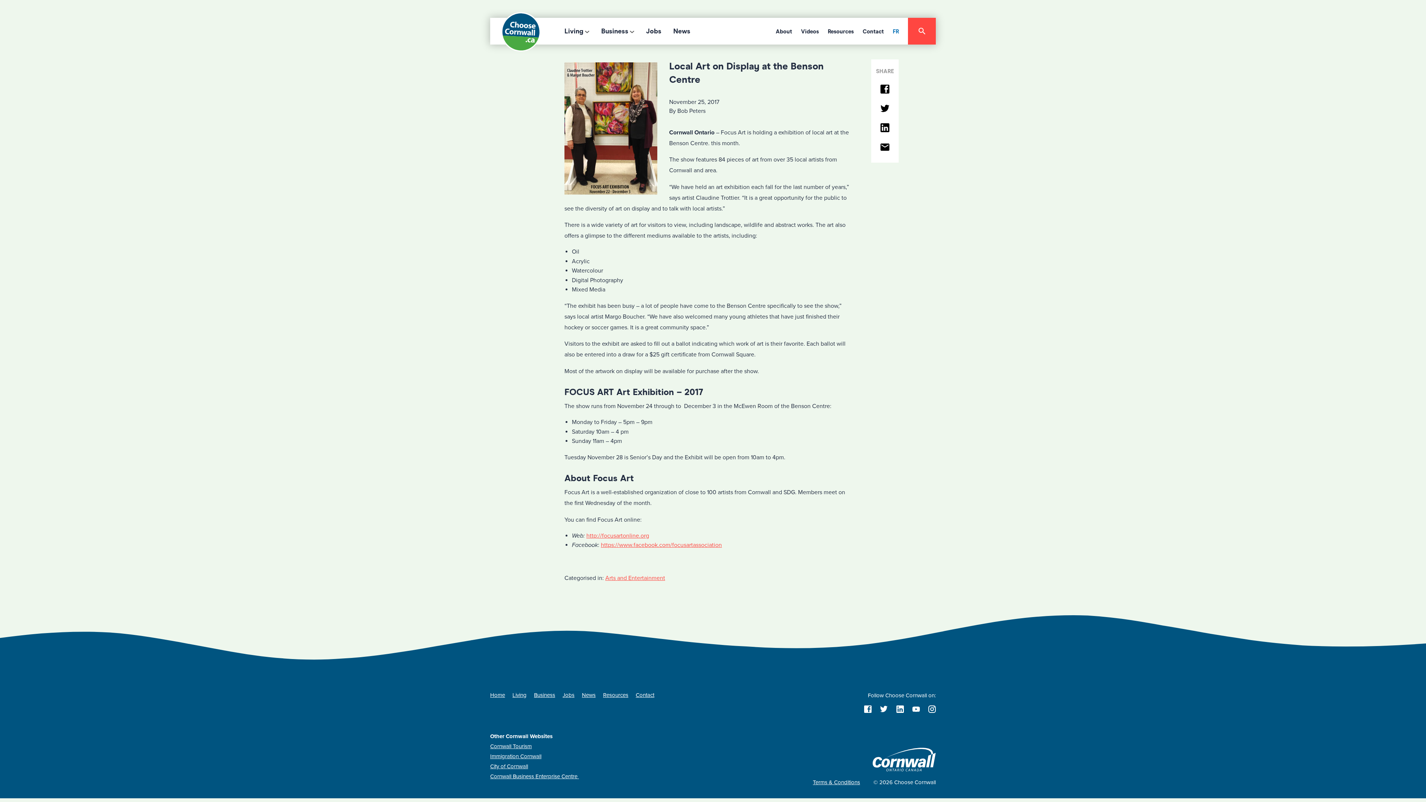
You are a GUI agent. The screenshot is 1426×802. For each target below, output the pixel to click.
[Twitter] (885, 109)
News (681, 31)
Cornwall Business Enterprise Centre (534, 776)
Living (573, 31)
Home (497, 695)
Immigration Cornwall (515, 756)
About (784, 31)
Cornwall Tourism (511, 746)
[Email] (885, 148)
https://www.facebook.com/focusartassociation (661, 545)
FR (896, 31)
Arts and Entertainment (635, 578)
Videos (810, 31)
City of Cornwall (509, 766)
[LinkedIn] (885, 128)
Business (614, 31)
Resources (841, 31)
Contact (873, 31)
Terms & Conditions (836, 782)
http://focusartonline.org (617, 535)
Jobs (653, 31)
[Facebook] (885, 90)
